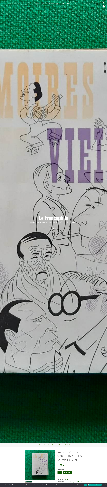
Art (68, 482)
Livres (41, 444)
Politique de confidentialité (94, 484)
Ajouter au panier (67, 472)
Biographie (72, 482)
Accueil (37, 3)
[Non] (105, 485)
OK (85, 484)
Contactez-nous (67, 3)
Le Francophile (53, 218)
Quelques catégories (54, 3)
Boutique (44, 3)
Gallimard (79, 482)
